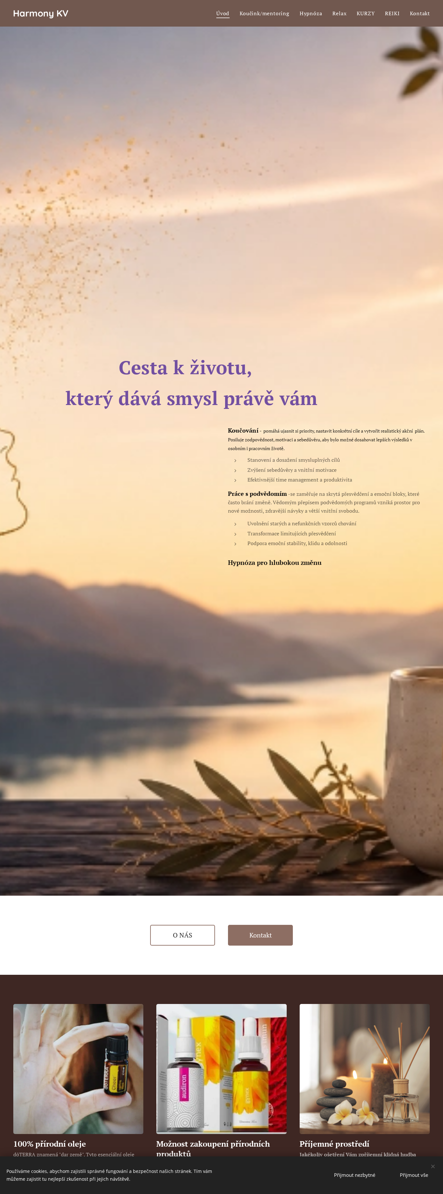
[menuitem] (224, 13)
